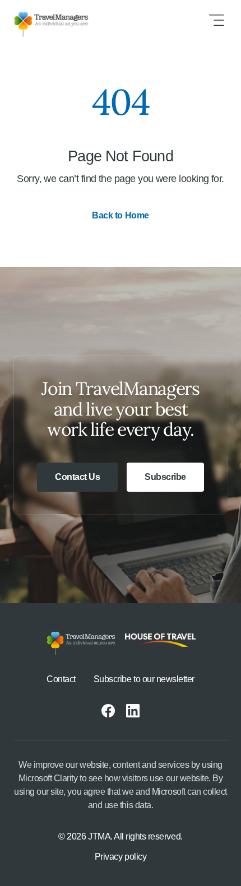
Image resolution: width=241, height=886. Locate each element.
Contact (61, 679)
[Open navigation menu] (216, 20)
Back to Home (120, 215)
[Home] (60, 20)
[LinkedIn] (133, 710)
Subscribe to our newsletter (144, 679)
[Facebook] (108, 710)
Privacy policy (120, 856)
